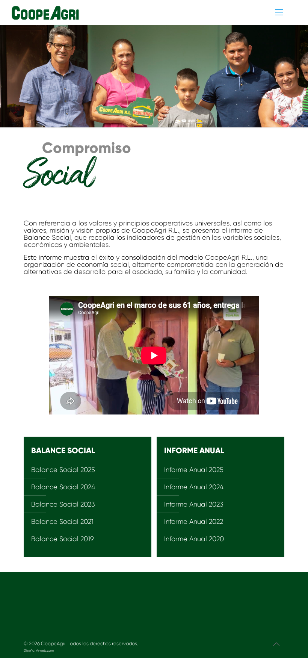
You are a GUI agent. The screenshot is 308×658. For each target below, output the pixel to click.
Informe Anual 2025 (193, 469)
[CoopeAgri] (40, 12)
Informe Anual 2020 (194, 539)
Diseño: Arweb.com (39, 650)
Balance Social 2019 (62, 539)
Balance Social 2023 (63, 504)
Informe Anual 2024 (193, 487)
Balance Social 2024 (63, 487)
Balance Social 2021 (62, 521)
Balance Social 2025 (63, 469)
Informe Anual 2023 (193, 504)
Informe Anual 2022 (193, 521)
